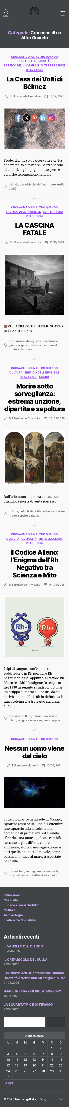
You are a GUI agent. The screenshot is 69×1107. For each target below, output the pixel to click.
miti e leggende (53, 65)
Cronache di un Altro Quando (34, 56)
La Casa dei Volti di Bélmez (34, 83)
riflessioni (34, 69)
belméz (13, 184)
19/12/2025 (56, 96)
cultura (13, 511)
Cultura (26, 61)
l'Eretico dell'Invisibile (27, 96)
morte (13, 515)
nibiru (12, 720)
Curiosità (42, 61)
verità (12, 188)
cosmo (13, 871)
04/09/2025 (57, 584)
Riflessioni (12, 895)
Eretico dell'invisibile (21, 65)
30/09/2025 (57, 418)
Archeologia (13, 915)
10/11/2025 (57, 242)
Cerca (56, 1022)
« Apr (9, 1083)
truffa (60, 184)
